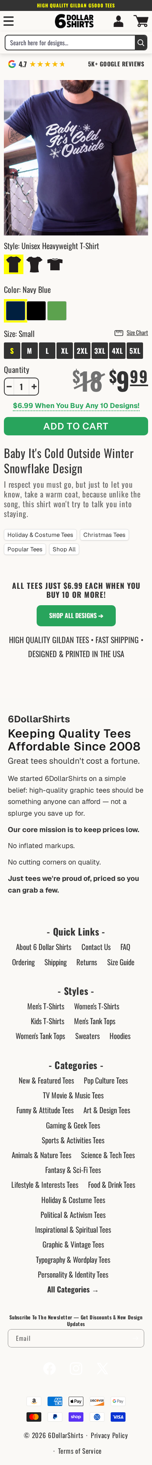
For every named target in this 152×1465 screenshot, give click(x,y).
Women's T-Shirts (96, 1005)
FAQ (125, 946)
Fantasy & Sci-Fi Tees (73, 1169)
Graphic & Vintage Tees (73, 1244)
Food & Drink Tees (111, 1184)
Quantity (16, 369)
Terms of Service (80, 1451)
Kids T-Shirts (47, 1020)
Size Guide (120, 961)
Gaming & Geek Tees (73, 1124)
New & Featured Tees (46, 1080)
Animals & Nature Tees (41, 1154)
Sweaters (87, 1035)
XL (65, 351)
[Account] (118, 21)
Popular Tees (24, 549)
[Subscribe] (135, 1338)
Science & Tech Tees (108, 1154)
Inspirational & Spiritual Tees (73, 1229)
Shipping (55, 961)
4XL (117, 351)
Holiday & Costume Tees (40, 534)
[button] (8, 21)
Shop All (64, 549)
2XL (82, 351)
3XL (100, 351)
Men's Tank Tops (94, 1020)
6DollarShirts (65, 1435)
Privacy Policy (109, 1435)
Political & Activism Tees (73, 1214)
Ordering (23, 961)
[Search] (141, 43)
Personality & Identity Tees (73, 1274)
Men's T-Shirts (45, 1005)
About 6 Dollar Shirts (43, 946)
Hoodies (120, 1035)
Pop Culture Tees (106, 1080)
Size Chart (137, 332)
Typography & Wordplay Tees (73, 1259)
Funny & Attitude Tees (45, 1109)
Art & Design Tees (106, 1109)
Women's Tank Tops (40, 1035)
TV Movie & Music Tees (73, 1094)
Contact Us (96, 946)
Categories (76, 1065)
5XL (135, 351)
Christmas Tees (104, 534)
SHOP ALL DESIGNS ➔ (76, 615)
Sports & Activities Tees (73, 1139)
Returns (86, 961)
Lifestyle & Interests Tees (44, 1184)
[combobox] (70, 43)
